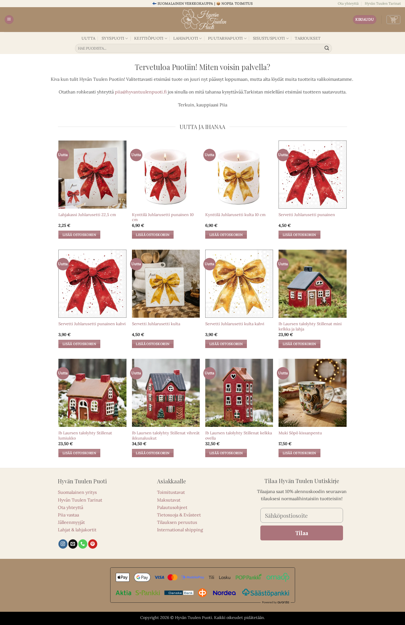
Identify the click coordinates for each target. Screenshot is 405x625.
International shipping (180, 529)
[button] (9, 19)
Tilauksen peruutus (177, 522)
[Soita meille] (82, 544)
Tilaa (301, 533)
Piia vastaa (68, 515)
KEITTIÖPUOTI (148, 38)
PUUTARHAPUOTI (225, 38)
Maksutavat (168, 500)
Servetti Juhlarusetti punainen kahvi (92, 323)
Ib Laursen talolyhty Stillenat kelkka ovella (238, 435)
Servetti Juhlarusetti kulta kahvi (234, 323)
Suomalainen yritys (77, 492)
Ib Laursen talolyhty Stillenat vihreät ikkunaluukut (166, 435)
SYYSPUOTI (113, 38)
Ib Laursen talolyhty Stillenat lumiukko (85, 435)
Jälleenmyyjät (71, 522)
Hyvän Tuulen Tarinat (383, 3)
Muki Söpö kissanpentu (300, 432)
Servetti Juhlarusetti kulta (156, 323)
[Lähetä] (327, 48)
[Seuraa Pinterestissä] (92, 544)
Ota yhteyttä (348, 3)
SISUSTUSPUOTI (269, 38)
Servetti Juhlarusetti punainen (307, 214)
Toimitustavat (171, 492)
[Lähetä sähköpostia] (72, 544)
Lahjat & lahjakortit (77, 529)
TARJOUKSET (307, 38)
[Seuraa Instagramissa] (63, 544)
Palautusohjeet (172, 507)
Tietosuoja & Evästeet (179, 515)
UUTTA (88, 38)
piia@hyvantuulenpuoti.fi (141, 92)
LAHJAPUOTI (185, 38)
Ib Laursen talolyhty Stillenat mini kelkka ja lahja (310, 326)
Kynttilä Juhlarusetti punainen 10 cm (163, 217)
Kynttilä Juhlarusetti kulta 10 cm (235, 214)
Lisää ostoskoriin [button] (79, 235)
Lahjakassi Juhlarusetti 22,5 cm (87, 214)
